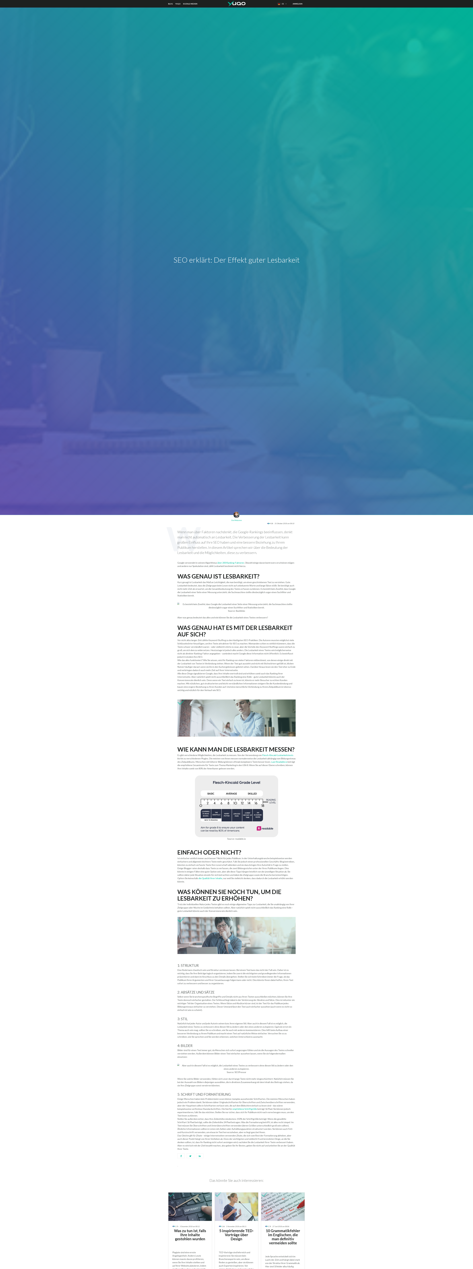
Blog (170, 4)
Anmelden (297, 4)
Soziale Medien (190, 4)
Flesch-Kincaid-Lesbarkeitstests (277, 755)
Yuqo (178, 4)
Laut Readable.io (279, 761)
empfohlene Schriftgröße (244, 1109)
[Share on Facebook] (181, 1157)
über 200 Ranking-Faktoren (230, 562)
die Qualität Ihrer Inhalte (210, 878)
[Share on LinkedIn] (199, 1157)
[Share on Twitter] (190, 1157)
